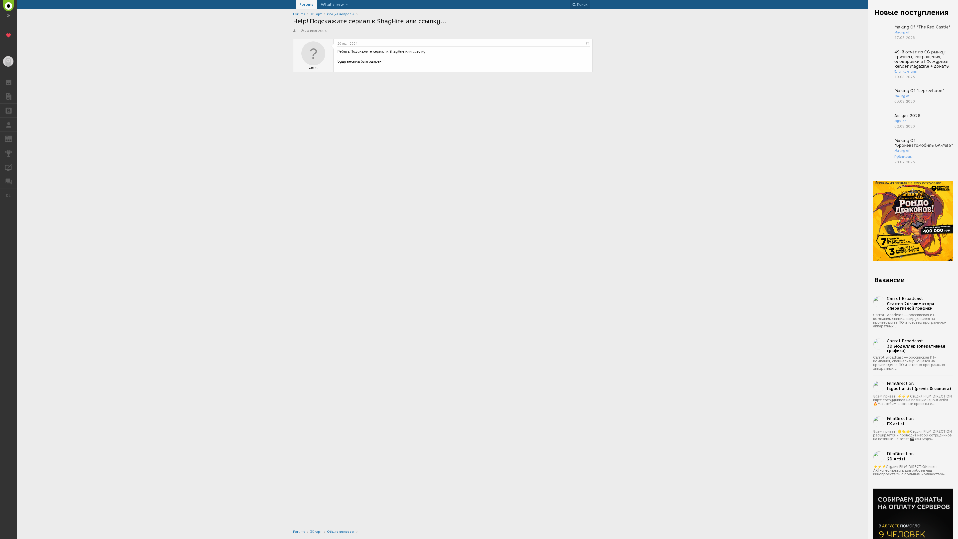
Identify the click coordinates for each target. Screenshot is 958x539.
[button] (347, 4)
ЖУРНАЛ (11, 138)
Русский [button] (11, 195)
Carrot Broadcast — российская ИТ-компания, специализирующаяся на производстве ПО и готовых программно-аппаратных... (910, 320)
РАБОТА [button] (8, 125)
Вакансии (889, 280)
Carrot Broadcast (905, 298)
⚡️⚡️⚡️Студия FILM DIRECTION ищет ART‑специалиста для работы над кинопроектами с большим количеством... (911, 470)
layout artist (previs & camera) (919, 389)
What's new (332, 4)
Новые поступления (911, 12)
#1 (588, 43)
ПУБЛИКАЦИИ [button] (8, 96)
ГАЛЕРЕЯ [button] (8, 82)
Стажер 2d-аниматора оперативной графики (910, 306)
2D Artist (896, 459)
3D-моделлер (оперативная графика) (916, 348)
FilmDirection (900, 383)
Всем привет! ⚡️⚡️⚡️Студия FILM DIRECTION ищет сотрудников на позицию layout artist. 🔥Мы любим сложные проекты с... (912, 400)
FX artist (896, 424)
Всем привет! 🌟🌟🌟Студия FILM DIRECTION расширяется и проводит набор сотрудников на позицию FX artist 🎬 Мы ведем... (912, 435)
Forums (306, 4)
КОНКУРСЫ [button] (8, 153)
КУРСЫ (8, 167)
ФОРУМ (8, 181)
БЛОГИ (8, 111)
